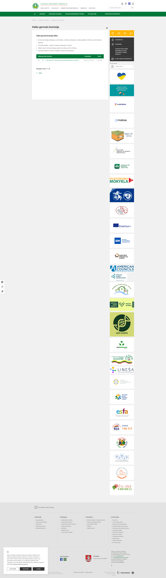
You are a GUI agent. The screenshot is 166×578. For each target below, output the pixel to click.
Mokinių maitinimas (66, 526)
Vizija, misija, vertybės (41, 522)
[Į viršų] (133, 573)
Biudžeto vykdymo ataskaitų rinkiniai (96, 520)
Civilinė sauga (115, 538)
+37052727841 (119, 556)
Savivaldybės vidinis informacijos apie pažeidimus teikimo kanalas (121, 51)
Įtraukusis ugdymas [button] (55, 14)
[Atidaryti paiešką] (132, 7)
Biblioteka (63, 528)
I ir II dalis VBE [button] (92, 14)
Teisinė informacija (117, 540)
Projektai (89, 526)
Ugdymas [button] (42, 14)
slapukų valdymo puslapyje (20, 564)
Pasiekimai (118, 44)
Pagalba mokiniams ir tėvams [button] (74, 14)
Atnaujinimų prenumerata (123, 58)
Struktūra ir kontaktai (43, 20)
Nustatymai (13, 569)
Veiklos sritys (45, 8)
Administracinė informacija (69, 8)
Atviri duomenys (116, 542)
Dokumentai (119, 39)
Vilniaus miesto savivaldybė (100, 558)
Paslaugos (55, 8)
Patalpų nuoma (65, 530)
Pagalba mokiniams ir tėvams (68, 524)
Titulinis (34, 20)
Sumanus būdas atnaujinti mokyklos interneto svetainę (109, 574)
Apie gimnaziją (39, 520)
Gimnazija (83, 8)
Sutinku (38, 569)
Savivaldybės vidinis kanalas (46, 507)
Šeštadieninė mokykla (66, 520)
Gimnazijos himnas (40, 526)
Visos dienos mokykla (66, 532)
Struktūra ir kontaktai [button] (112, 14)
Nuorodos (114, 520)
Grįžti (40, 73)
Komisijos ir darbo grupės (57, 20)
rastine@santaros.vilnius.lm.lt (121, 557)
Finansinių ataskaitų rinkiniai (94, 522)
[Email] (65, 559)
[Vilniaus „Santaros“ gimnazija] (35, 5)
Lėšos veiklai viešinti (92, 524)
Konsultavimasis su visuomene (120, 526)
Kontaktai (92, 8)
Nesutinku (26, 569)
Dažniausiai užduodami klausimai (120, 528)
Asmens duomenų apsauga (119, 524)
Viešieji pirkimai (91, 528)
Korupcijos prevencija (117, 536)
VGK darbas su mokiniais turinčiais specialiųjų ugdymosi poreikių (62, 60)
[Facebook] (61, 559)
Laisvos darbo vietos (117, 522)
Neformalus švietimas (66, 522)
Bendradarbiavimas (41, 528)
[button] (122, 4)
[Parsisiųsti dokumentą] (38, 60)
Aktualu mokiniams (117, 534)
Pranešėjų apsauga (117, 530)
